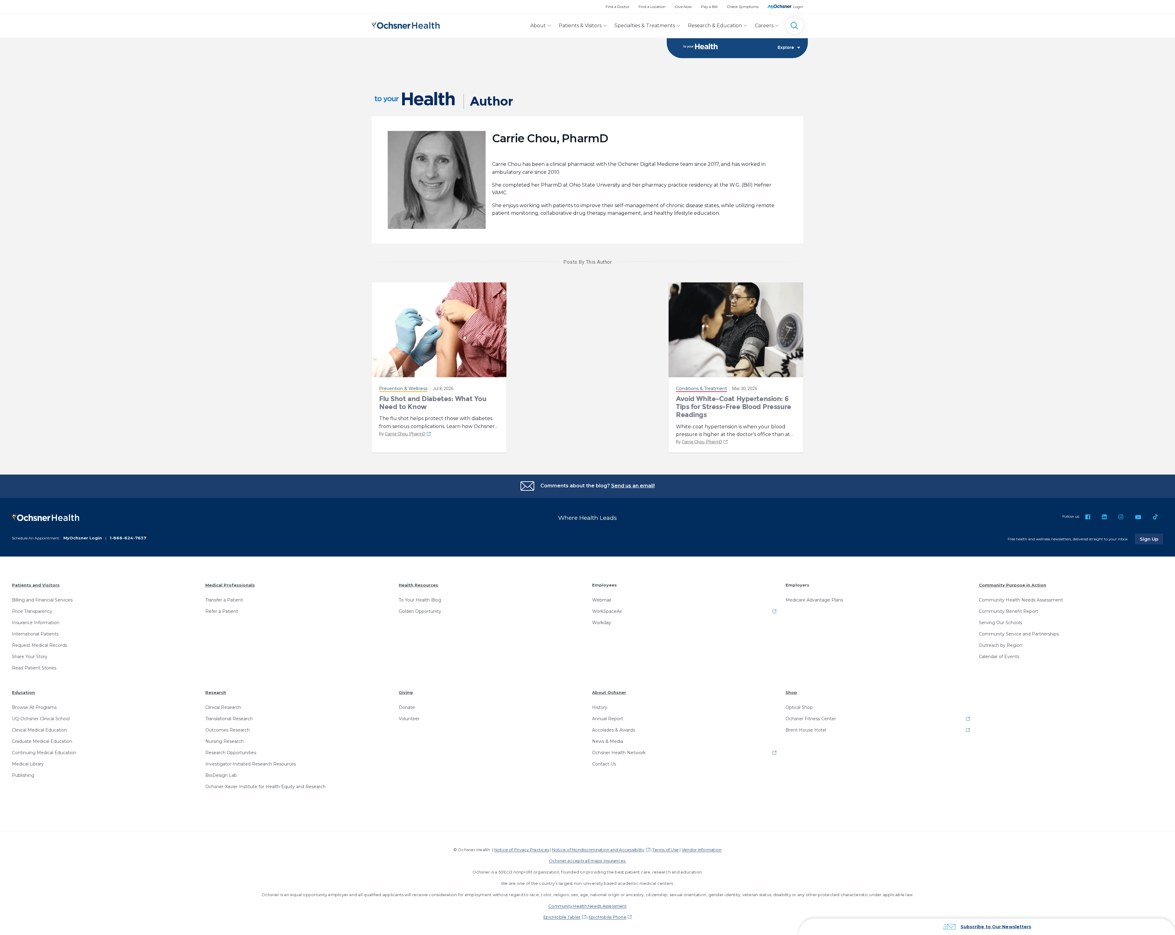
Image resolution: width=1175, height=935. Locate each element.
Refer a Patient (221, 611)
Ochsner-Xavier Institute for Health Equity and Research (265, 786)
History (599, 707)
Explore (786, 47)
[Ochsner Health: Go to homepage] (406, 24)
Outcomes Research (227, 730)
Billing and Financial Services (42, 600)
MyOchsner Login (82, 537)
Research (215, 692)
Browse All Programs (34, 707)
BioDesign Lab (221, 775)
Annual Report (607, 718)
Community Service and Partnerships (1019, 634)
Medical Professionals (230, 585)
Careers (764, 25)
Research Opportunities (230, 752)
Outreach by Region (1000, 645)
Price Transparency (32, 611)
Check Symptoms (743, 6)
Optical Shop (799, 707)
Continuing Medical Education (44, 752)
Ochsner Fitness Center (810, 718)
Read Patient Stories (34, 668)
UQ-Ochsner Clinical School (41, 718)
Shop (791, 692)
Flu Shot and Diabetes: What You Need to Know (432, 403)
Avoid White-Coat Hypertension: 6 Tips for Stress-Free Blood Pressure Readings (733, 407)
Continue (1057, 874)
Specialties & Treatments (644, 25)
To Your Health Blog (420, 600)
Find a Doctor (617, 6)
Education (23, 692)
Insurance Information (35, 622)
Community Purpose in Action (1012, 585)
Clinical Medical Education (39, 730)
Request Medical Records (39, 645)
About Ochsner (609, 692)
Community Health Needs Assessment (1021, 600)
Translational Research (229, 718)
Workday (601, 622)
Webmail (601, 600)
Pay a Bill (709, 6)
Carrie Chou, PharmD (405, 433)
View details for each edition (1057, 901)
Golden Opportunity (420, 611)
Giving (406, 692)
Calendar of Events (999, 656)
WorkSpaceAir (607, 611)
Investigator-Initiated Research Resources (250, 764)
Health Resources (418, 585)
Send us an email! (633, 486)
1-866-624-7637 (128, 537)
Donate (407, 707)
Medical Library (28, 764)
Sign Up (1151, 539)
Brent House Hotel (805, 730)
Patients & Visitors (580, 25)
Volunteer (409, 718)
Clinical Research (223, 707)
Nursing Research (224, 741)
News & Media (607, 741)
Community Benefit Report (1008, 611)
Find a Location (652, 6)
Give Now (683, 6)
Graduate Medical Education (42, 741)
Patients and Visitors (36, 585)
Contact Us (604, 764)
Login (798, 6)
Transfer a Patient (224, 600)
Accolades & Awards (613, 730)
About (538, 25)
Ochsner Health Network (619, 752)
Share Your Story (29, 656)
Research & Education (715, 25)
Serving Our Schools (1000, 622)
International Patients (35, 634)
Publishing (23, 775)
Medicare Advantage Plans (814, 600)
